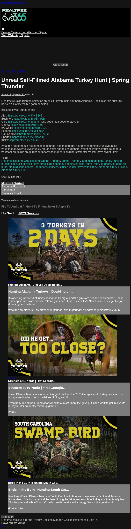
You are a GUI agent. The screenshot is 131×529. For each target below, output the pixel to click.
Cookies (47, 519)
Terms (29, 519)
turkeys (25, 163)
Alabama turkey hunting (112, 167)
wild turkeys (76, 167)
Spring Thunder (13, 71)
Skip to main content (13, 2)
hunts (89, 163)
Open (64, 64)
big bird (13, 167)
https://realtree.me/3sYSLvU (30, 127)
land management (92, 160)
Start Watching (30, 32)
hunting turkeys (10, 163)
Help (21, 519)
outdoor (116, 163)
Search (16, 32)
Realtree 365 (21, 160)
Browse (6, 32)
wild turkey (90, 167)
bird (49, 163)
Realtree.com (9, 519)
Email (20, 183)
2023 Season (28, 213)
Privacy (37, 519)
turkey (34, 163)
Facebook (7, 183)
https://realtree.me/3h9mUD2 (26, 140)
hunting (79, 163)
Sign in (43, 32)
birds (43, 163)
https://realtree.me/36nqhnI (24, 121)
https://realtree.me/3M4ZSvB (25, 115)
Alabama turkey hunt (13, 170)
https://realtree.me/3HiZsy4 (28, 130)
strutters (53, 167)
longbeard (41, 167)
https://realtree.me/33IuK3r (29, 118)
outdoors (105, 163)
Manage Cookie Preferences (71, 519)
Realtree (6, 160)
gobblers (58, 163)
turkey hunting (113, 160)
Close (57, 64)
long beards (26, 167)
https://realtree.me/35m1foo (27, 124)
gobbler (69, 163)
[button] (3, 29)
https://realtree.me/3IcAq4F (28, 137)
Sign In (25, 35)
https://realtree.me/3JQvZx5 (32, 134)
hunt (96, 163)
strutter (63, 167)
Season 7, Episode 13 (13, 94)
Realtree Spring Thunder (45, 160)
